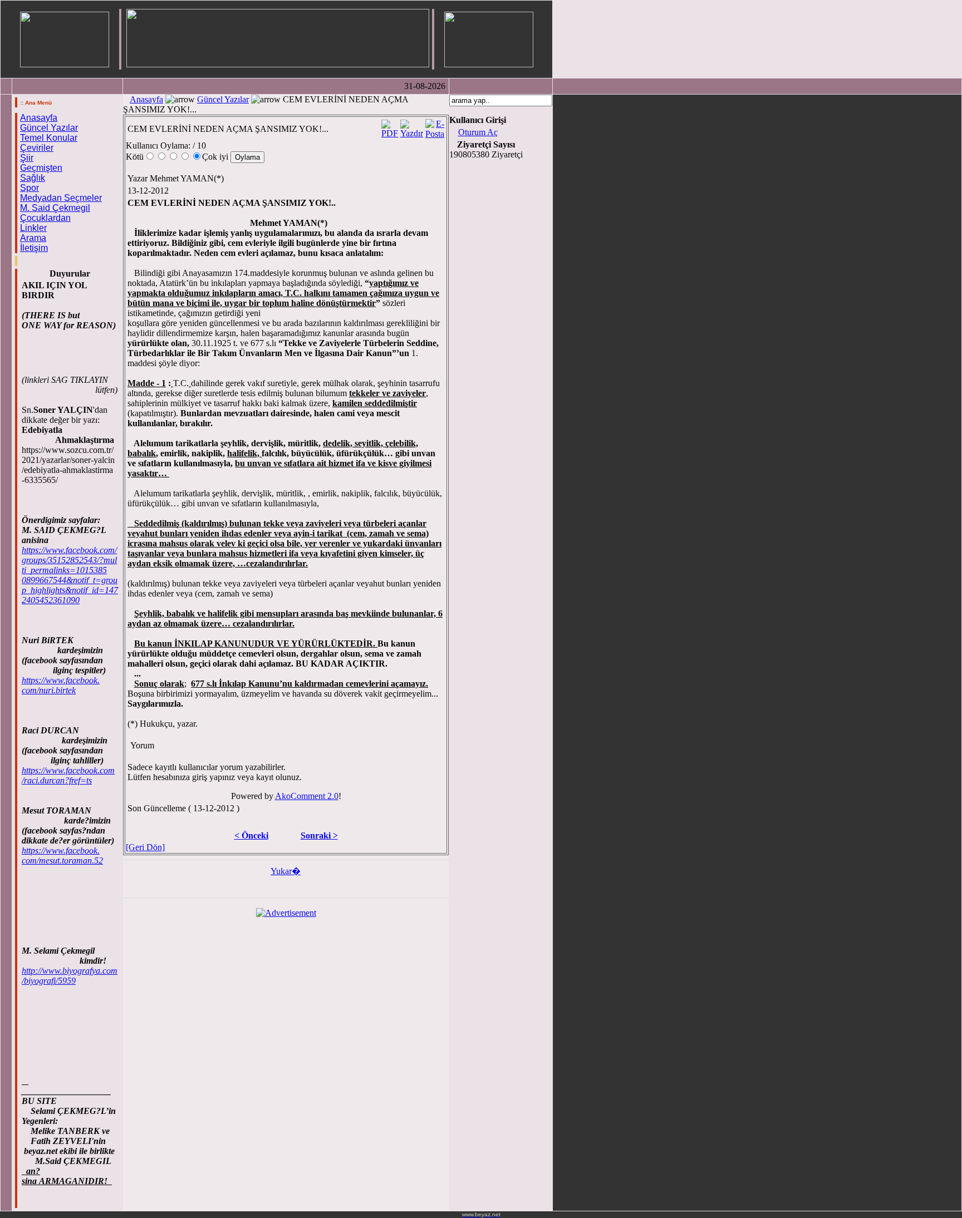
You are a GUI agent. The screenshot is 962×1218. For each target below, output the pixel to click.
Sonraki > (319, 835)
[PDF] (389, 126)
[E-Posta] (434, 126)
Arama (33, 238)
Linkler (33, 228)
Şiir (26, 157)
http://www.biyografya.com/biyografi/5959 (69, 975)
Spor (29, 188)
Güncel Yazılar (49, 127)
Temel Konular (48, 137)
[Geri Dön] (145, 847)
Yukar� (286, 871)
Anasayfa (38, 117)
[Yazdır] (411, 126)
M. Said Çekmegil (55, 208)
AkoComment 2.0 (306, 796)
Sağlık (32, 178)
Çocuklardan (45, 218)
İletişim (34, 248)
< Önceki (251, 835)
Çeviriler (36, 147)
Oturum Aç (478, 132)
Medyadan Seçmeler (61, 198)
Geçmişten (41, 167)
